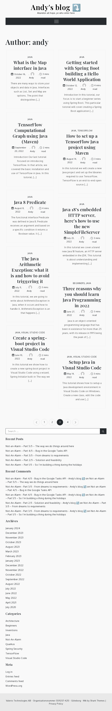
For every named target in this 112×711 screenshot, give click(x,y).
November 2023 (14, 537)
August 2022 (13, 583)
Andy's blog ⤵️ (56, 7)
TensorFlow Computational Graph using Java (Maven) (30, 133)
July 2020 (11, 607)
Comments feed (15, 681)
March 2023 (12, 551)
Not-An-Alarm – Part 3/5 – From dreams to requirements (37, 455)
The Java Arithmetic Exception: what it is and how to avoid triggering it (30, 270)
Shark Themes (97, 700)
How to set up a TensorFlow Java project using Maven (82, 144)
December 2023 (14, 532)
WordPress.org (14, 685)
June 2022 (11, 593)
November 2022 (15, 570)
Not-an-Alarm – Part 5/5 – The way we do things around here (40, 446)
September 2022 (15, 579)
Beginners (79, 283)
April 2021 (11, 602)
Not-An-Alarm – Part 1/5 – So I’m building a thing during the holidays (44, 464)
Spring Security (14, 648)
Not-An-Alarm (13, 639)
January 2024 (13, 528)
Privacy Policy (56, 703)
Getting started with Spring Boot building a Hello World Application (82, 71)
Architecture (12, 620)
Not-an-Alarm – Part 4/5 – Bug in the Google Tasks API (36, 450)
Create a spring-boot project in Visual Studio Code (30, 343)
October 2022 (13, 574)
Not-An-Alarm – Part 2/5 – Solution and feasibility (34, 460)
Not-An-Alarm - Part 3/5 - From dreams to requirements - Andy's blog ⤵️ (46, 486)
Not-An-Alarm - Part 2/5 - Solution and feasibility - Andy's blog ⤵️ (42, 502)
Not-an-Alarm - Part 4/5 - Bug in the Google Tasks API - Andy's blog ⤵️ (45, 478)
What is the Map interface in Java (30, 65)
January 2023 (13, 560)
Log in (9, 671)
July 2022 (11, 588)
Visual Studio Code (33, 332)
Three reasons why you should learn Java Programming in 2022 (82, 297)
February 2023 (13, 556)
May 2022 (11, 597)
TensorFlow (85, 130)
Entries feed (12, 676)
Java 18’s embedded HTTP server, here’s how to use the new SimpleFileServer (82, 221)
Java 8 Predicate (30, 202)
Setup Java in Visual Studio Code (81, 365)
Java (30, 57)
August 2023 (13, 546)
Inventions (12, 630)
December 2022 (14, 565)
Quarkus (10, 644)
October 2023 (13, 542)
